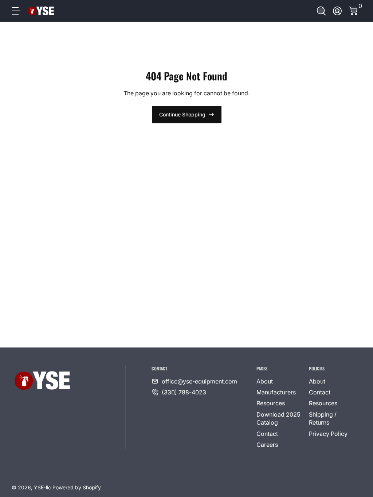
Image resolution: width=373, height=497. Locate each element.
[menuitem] (279, 381)
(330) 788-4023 (184, 392)
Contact (267, 433)
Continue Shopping (182, 114)
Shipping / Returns (323, 418)
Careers (267, 444)
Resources (270, 403)
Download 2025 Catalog (278, 418)
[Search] (321, 11)
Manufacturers (276, 392)
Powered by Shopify (76, 487)
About (264, 381)
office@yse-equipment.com (199, 381)
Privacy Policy (328, 433)
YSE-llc (42, 487)
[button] (321, 11)
